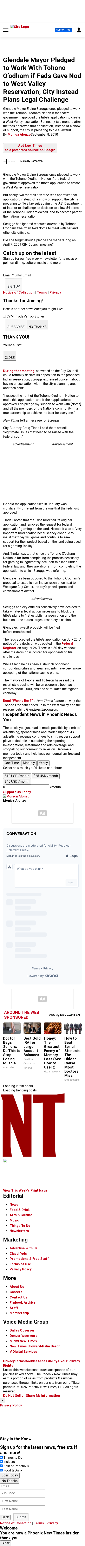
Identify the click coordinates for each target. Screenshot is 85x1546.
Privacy (55, 292)
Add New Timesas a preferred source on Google (30, 148)
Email (8, 275)
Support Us (63, 29)
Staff (14, 1308)
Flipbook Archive (22, 1302)
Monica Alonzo (19, 134)
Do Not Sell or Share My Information (31, 1396)
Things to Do (13, 1458)
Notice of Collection (18, 292)
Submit (21, 1517)
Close (6, 1543)
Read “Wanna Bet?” (18, 701)
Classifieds (18, 1254)
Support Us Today (17, 792)
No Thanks (10, 1481)
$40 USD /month (17, 781)
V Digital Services (23, 1352)
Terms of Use (20, 1264)
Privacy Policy (21, 1269)
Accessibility (47, 1361)
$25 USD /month (45, 776)
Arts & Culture (21, 1215)
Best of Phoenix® (16, 1466)
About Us (17, 1287)
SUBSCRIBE (16, 327)
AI (58, 1361)
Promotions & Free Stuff (29, 1259)
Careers (16, 1292)
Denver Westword (23, 1336)
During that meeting (18, 371)
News (14, 1204)
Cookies (31, 1361)
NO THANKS (37, 327)
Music (14, 1220)
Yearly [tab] (43, 763)
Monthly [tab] (29, 763)
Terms (42, 292)
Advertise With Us (24, 1248)
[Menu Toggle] (5, 29)
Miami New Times (23, 1341)
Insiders (9, 1462)
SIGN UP (13, 286)
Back (5, 1517)
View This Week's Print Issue (25, 1190)
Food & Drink (20, 1210)
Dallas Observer (22, 1330)
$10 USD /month (17, 776)
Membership (19, 1313)
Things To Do (20, 1226)
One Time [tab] (12, 763)
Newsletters (19, 1231)
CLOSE (10, 358)
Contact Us (18, 1297)
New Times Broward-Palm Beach (35, 1346)
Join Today (10, 1475)
